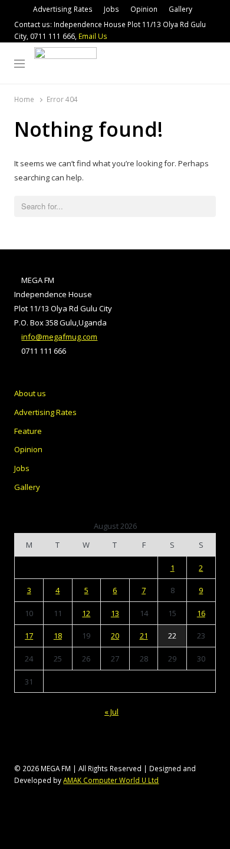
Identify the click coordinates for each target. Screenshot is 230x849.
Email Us (92, 36)
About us (30, 393)
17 (29, 635)
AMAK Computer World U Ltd (111, 780)
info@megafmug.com (59, 336)
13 (115, 613)
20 (115, 635)
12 (86, 613)
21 (144, 635)
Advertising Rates (63, 9)
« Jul (111, 711)
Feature (28, 431)
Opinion (143, 9)
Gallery (180, 9)
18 (58, 635)
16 (201, 613)
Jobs (111, 9)
